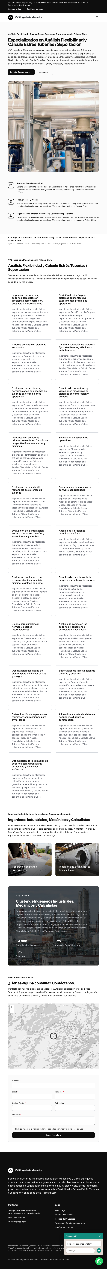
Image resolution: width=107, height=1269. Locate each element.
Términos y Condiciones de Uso (69, 1129)
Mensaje (16, 1114)
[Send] (99, 1250)
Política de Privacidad (42, 1129)
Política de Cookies (64, 1214)
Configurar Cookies (64, 1227)
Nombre (16, 1080)
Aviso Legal (60, 1210)
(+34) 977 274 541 (16, 1217)
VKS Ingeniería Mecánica (28, 17)
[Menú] (97, 17)
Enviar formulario (53, 1135)
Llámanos (43, 72)
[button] (53, 1036)
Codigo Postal (19, 1103)
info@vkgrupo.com (17, 1221)
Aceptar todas (14, 9)
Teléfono (59, 1092)
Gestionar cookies (35, 9)
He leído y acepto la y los (49, 1129)
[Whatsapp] (99, 1261)
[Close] (99, 1236)
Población (60, 1103)
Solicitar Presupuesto (20, 72)
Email (15, 1092)
